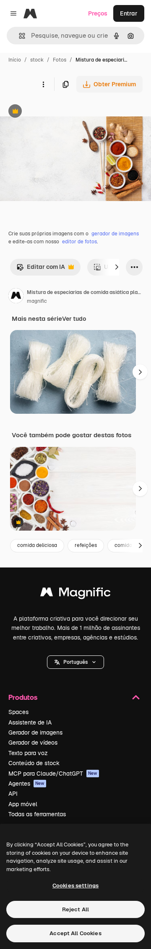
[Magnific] (75, 594)
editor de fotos (79, 241)
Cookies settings (75, 885)
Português (75, 662)
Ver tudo (74, 318)
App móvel (22, 804)
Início (14, 60)
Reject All (75, 909)
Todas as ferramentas (37, 814)
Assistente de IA (30, 722)
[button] (75, 662)
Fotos (59, 60)
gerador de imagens (115, 233)
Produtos (22, 697)
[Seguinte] (116, 267)
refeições (86, 545)
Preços (97, 13)
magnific (37, 301)
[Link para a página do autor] (15, 297)
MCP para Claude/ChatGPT (52, 773)
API (13, 793)
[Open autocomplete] (18, 36)
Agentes (26, 783)
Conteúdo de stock (34, 763)
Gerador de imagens (35, 732)
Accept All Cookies (75, 933)
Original (53, 112)
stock (37, 60)
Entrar (129, 13)
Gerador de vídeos (32, 742)
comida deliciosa (37, 545)
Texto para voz (28, 753)
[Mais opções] (43, 84)
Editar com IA (40, 269)
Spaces (18, 712)
